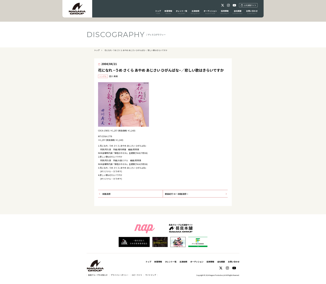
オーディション (196, 261)
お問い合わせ (233, 261)
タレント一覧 (170, 261)
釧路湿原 (106, 193)
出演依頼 (183, 261)
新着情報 (158, 261)
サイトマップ (150, 275)
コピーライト (137, 275)
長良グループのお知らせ (98, 275)
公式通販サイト (250, 5)
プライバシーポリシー (119, 275)
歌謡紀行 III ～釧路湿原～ (176, 193)
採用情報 (210, 261)
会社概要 (221, 261)
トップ (97, 50)
